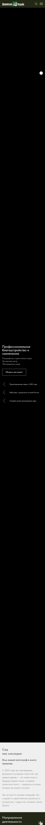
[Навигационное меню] (41, 4)
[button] (36, 3)
